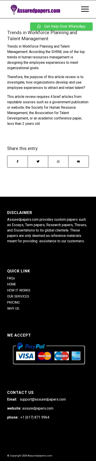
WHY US (13, 309)
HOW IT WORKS (18, 290)
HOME (11, 284)
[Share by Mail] (79, 161)
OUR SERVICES (18, 296)
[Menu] (83, 9)
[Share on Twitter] (38, 161)
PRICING (13, 302)
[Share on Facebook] (17, 161)
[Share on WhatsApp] (58, 161)
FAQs (11, 278)
